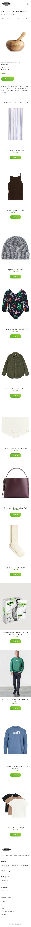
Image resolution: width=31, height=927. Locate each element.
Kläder (3, 884)
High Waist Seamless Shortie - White (15, 448)
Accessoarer (5, 881)
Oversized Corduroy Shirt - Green (15, 389)
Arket (18, 62)
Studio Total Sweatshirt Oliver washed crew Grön (15, 700)
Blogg (3, 901)
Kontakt (3, 905)
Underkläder (5, 887)
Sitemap (3, 914)
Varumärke (12, 62)
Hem (2, 17)
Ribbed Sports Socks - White (16, 567)
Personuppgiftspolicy (7, 911)
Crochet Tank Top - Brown (15, 210)
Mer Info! (8, 78)
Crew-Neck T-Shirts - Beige (15, 828)
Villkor (3, 908)
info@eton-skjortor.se (8, 871)
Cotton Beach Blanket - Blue (15, 150)
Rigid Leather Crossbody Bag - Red (15, 508)
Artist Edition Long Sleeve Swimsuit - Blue (15, 329)
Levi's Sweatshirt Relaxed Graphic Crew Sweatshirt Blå (15, 767)
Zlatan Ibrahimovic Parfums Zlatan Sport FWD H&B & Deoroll (15, 633)
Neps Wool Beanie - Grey (15, 270)
